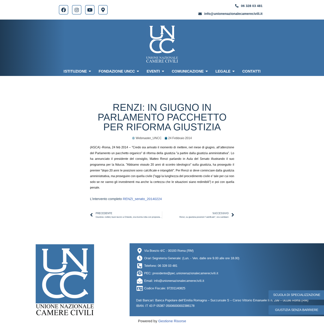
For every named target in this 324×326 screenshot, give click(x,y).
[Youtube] (89, 9)
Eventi (153, 71)
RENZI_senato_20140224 (142, 199)
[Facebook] (63, 9)
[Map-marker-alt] (103, 9)
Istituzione (75, 71)
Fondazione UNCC (117, 71)
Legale (222, 71)
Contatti (251, 71)
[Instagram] (76, 9)
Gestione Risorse (172, 321)
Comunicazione (188, 71)
